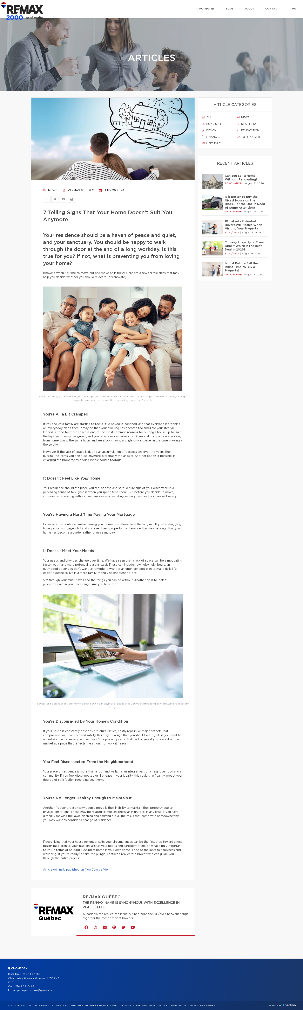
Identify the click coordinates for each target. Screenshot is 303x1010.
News (52, 190)
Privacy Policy (158, 1006)
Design (211, 130)
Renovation (249, 130)
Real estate (250, 124)
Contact (272, 8)
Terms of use (177, 1006)
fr (294, 8)
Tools (249, 8)
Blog (229, 8)
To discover (250, 137)
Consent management (202, 1006)
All (209, 117)
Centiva (289, 1005)
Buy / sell (214, 124)
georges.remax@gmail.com (35, 990)
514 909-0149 (24, 986)
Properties (206, 8)
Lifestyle (213, 143)
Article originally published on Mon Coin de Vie (75, 869)
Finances (213, 137)
